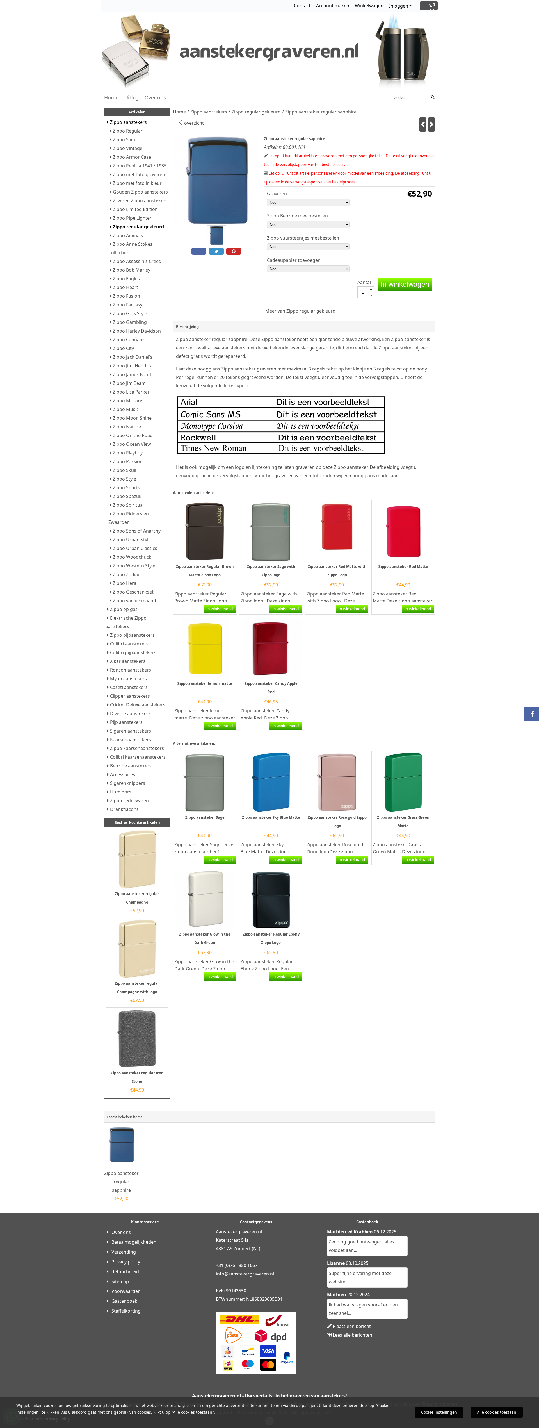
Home (111, 97)
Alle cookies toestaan (496, 1412)
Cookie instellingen (439, 1412)
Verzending (123, 1252)
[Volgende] (431, 124)
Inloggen (398, 6)
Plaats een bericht (352, 1326)
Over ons (155, 97)
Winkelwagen (369, 6)
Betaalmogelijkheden (133, 1242)
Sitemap (120, 1281)
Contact (302, 6)
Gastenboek (124, 1301)
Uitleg (131, 97)
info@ (222, 1274)
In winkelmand (219, 608)
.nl (271, 1274)
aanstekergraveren (248, 1274)
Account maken (332, 6)
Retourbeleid (125, 1271)
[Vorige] (422, 124)
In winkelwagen (405, 284)
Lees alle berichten (352, 1335)
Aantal (364, 282)
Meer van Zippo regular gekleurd (300, 311)
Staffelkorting (126, 1311)
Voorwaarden (126, 1291)
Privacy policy (125, 1262)
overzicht (193, 123)
